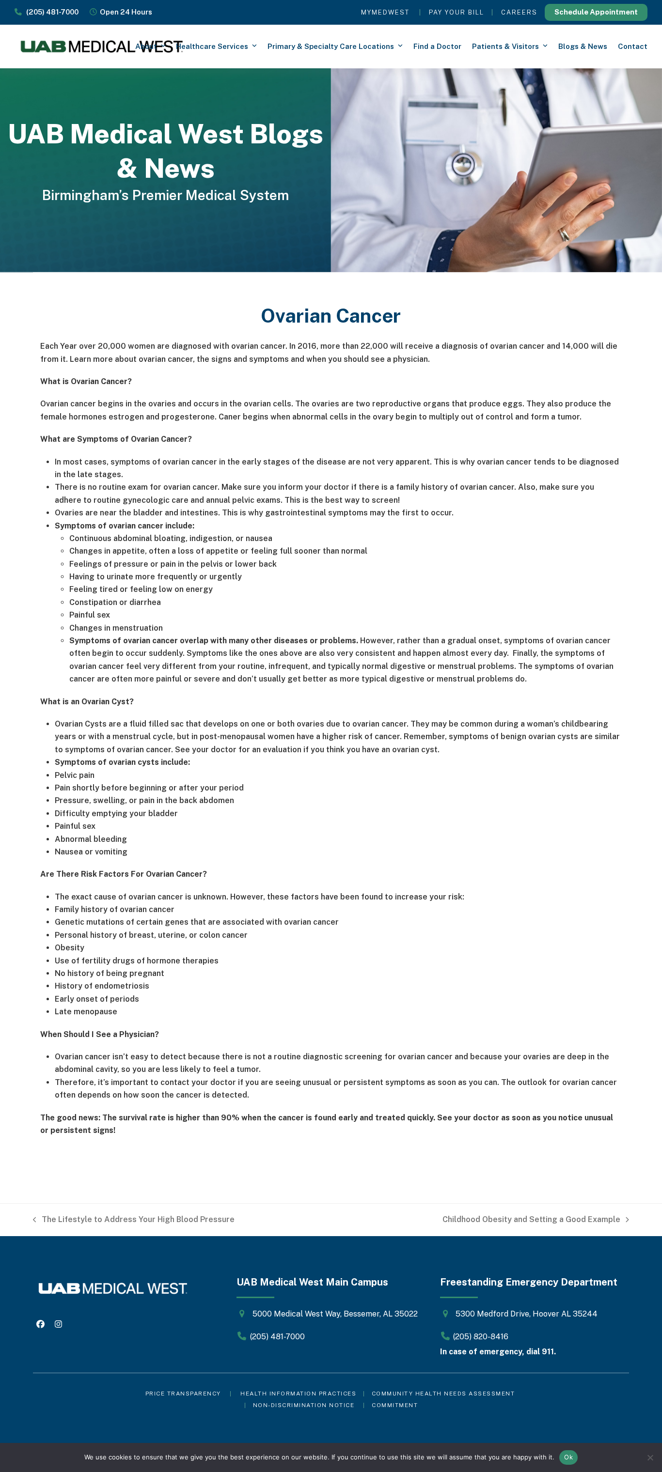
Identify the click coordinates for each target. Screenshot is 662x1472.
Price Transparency (183, 1393)
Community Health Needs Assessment (444, 1393)
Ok (568, 1457)
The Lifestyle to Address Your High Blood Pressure (134, 1220)
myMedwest (385, 12)
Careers (519, 12)
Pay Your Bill (456, 12)
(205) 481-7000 (50, 12)
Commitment (395, 1405)
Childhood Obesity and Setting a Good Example (531, 1220)
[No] (650, 1457)
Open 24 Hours (124, 12)
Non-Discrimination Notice (304, 1405)
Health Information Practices (298, 1393)
